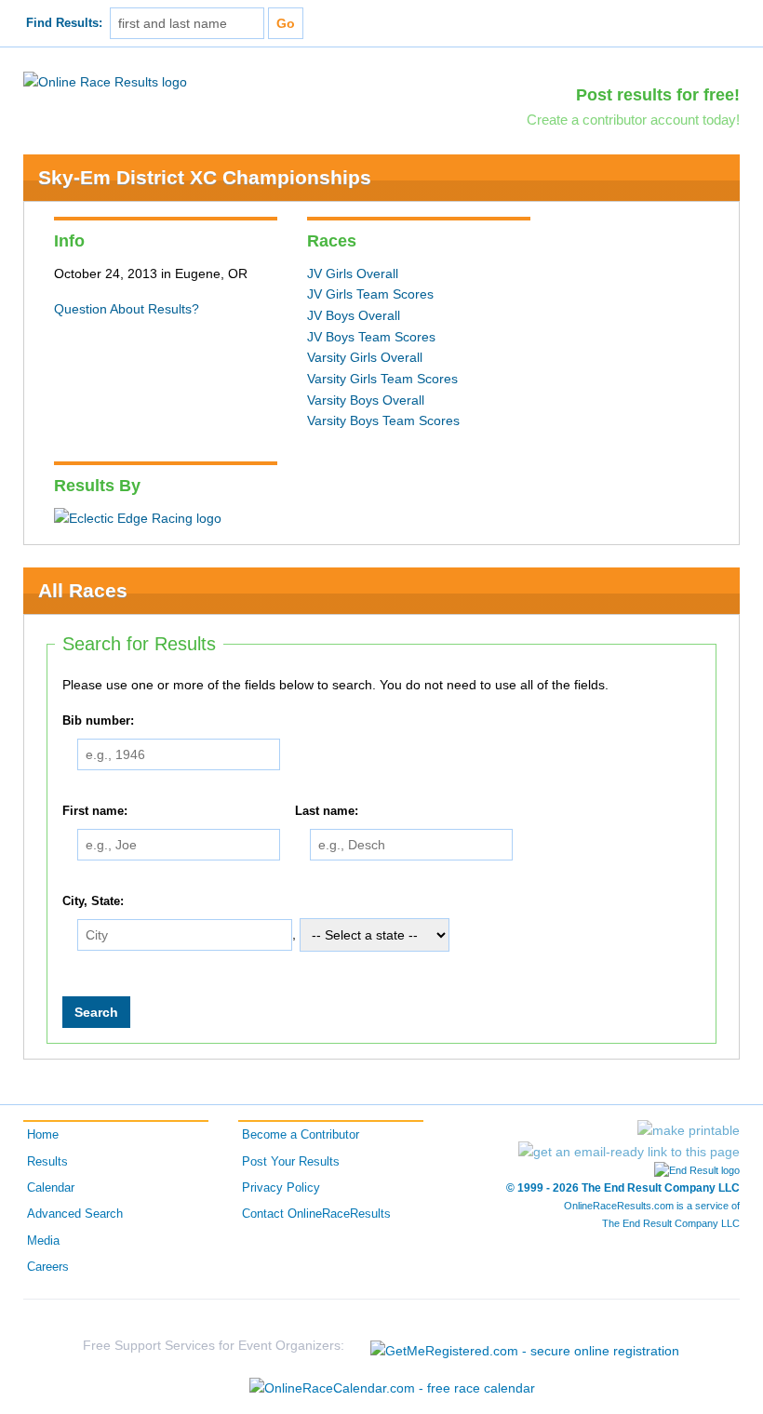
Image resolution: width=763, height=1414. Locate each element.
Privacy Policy (281, 1187)
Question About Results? (126, 308)
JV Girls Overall (352, 273)
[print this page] (688, 1130)
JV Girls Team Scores (370, 294)
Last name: (326, 811)
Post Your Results (291, 1161)
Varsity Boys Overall (365, 400)
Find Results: (64, 23)
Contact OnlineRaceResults (316, 1214)
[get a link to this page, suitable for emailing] (629, 1151)
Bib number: (98, 720)
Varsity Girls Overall (364, 357)
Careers (48, 1267)
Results (47, 1161)
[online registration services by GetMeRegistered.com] (524, 1345)
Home (43, 1134)
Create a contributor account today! (633, 119)
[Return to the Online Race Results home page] (105, 80)
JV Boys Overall (353, 315)
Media (43, 1240)
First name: (94, 811)
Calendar (50, 1187)
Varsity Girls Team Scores (382, 378)
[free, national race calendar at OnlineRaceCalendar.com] (392, 1388)
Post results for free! (658, 95)
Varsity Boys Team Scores (383, 420)
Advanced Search (75, 1214)
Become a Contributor (300, 1134)
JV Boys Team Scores (371, 336)
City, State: (93, 901)
